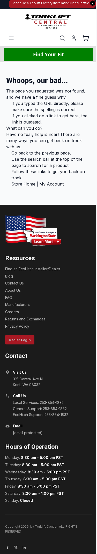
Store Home (23, 184)
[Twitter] (15, 547)
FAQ (8, 297)
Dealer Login (20, 340)
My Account (51, 184)
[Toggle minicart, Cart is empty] (85, 38)
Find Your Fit (48, 54)
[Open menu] (11, 38)
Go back (19, 153)
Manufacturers (17, 304)
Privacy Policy (17, 326)
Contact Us (14, 283)
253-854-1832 (52, 402)
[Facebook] (7, 547)
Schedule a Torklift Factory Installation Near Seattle (53, 3)
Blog (9, 276)
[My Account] (73, 38)
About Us (13, 290)
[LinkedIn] (24, 547)
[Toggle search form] (62, 38)
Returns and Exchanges (25, 319)
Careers (12, 312)
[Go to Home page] (48, 21)
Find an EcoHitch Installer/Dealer (32, 269)
